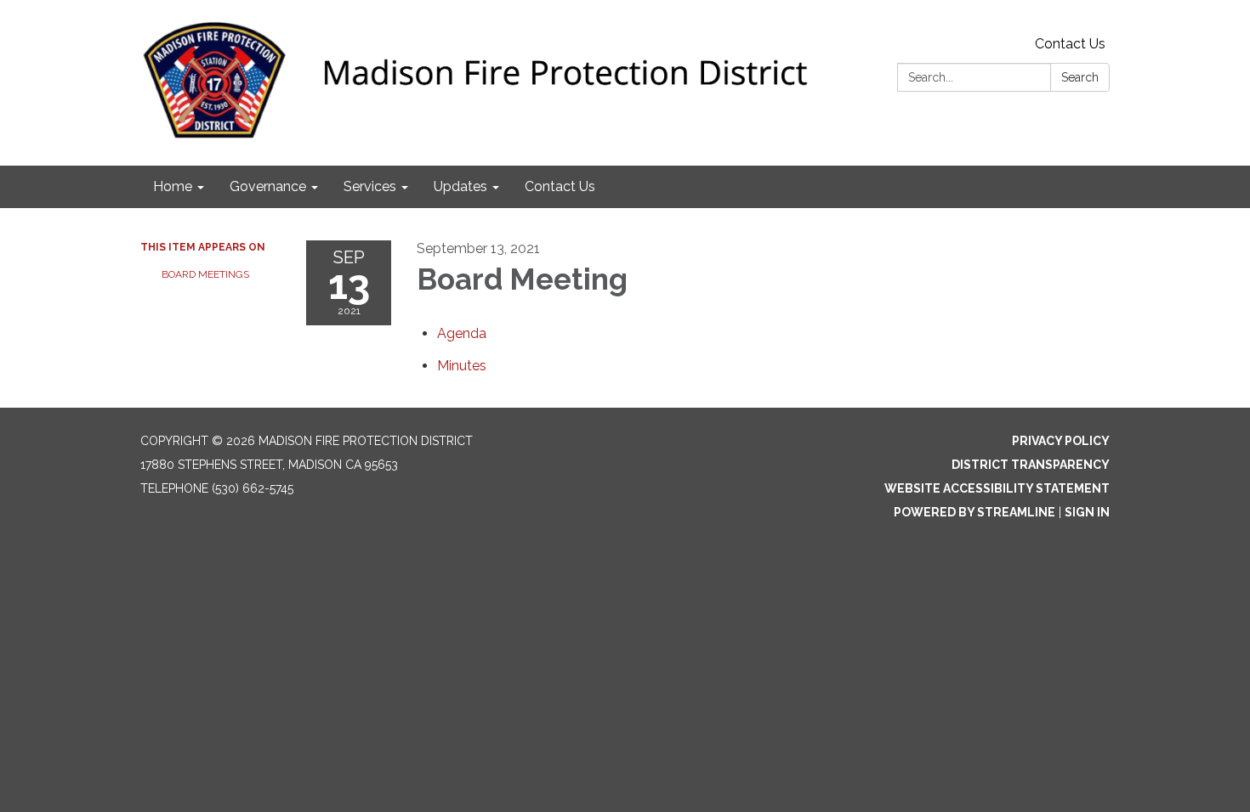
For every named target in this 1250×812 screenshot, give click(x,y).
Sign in (1087, 512)
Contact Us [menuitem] (560, 186)
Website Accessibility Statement (997, 488)
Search (1080, 77)
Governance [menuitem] (268, 186)
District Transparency (1031, 464)
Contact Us (1070, 44)
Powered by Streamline (974, 512)
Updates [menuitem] (460, 186)
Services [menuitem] (370, 186)
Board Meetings (205, 274)
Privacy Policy (1061, 441)
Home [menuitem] (172, 186)
